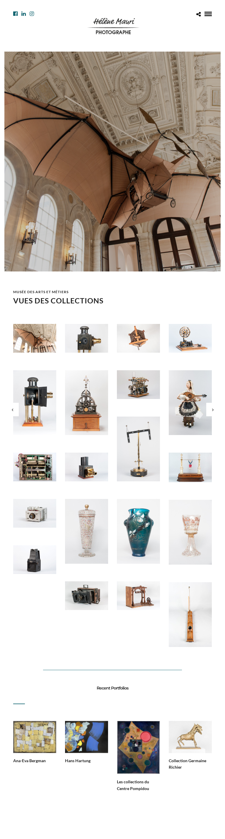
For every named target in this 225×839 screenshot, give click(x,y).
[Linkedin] (23, 13)
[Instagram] (32, 13)
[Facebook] (15, 13)
